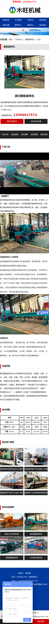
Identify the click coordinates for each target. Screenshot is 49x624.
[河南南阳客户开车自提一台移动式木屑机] (36, 465)
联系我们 (42, 25)
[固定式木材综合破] (11, 530)
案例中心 (18, 25)
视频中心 (30, 25)
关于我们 (18, 20)
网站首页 (6, 20)
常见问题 (6, 25)
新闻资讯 (42, 20)
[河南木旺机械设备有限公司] (24, 16)
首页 (10, 40)
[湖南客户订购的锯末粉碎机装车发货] (36, 489)
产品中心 (30, 20)
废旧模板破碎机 (36, 534)
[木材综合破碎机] (36, 554)
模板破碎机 (29, 40)
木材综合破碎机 (36, 558)
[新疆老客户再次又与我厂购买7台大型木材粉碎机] (11, 489)
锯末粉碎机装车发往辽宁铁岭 (11, 469)
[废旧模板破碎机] (36, 530)
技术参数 (24, 135)
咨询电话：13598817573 (24, 2)
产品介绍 (4, 135)
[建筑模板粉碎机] (11, 554)
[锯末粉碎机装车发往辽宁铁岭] (11, 465)
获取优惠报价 (12, 121)
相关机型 (44, 135)
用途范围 (14, 135)
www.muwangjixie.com (38, 617)
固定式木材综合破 (12, 534)
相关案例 (34, 135)
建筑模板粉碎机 (12, 558)
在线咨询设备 (36, 121)
